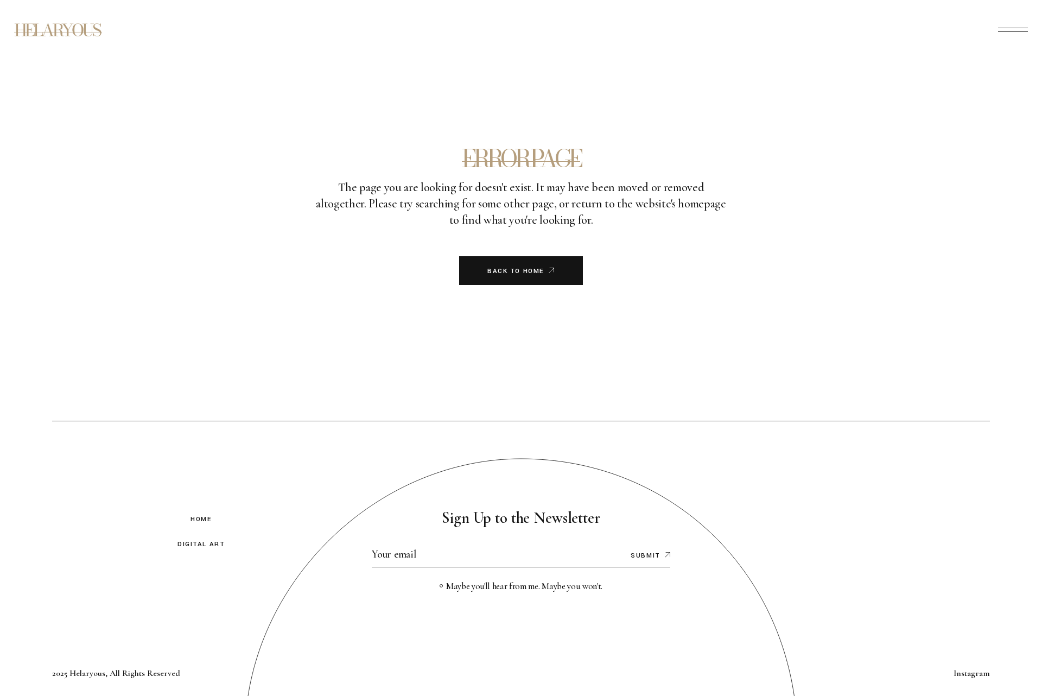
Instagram (972, 673)
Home (201, 519)
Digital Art (201, 544)
